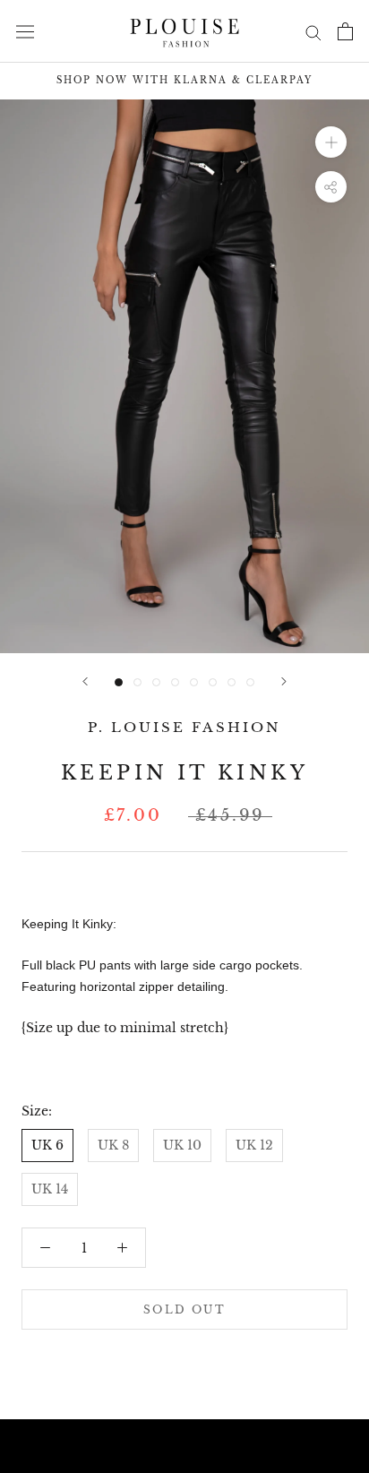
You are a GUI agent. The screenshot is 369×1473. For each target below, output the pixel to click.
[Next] (284, 681)
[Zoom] (331, 142)
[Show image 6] (213, 682)
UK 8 (113, 1145)
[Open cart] (345, 31)
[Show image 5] (194, 682)
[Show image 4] (175, 682)
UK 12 (254, 1145)
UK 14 (49, 1189)
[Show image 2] (137, 682)
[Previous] (85, 681)
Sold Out (184, 1309)
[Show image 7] (231, 682)
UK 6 (47, 1145)
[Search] (313, 31)
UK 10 (182, 1145)
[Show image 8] (250, 682)
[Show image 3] (156, 682)
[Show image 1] (119, 682)
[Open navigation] (25, 31)
